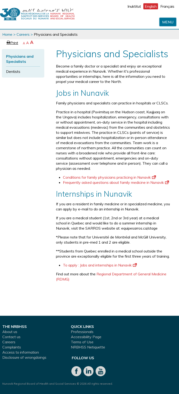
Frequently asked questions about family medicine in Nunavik (113, 182)
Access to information (20, 352)
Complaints (11, 347)
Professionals (82, 331)
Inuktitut (134, 6)
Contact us (11, 336)
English (151, 6)
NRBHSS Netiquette (88, 347)
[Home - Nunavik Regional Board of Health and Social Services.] (37, 14)
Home (7, 34)
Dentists (13, 71)
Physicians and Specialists (20, 59)
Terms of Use (82, 342)
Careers (23, 34)
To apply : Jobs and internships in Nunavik (97, 265)
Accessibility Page (86, 336)
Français (167, 6)
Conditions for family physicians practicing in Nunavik (107, 177)
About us (9, 331)
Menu (167, 22)
